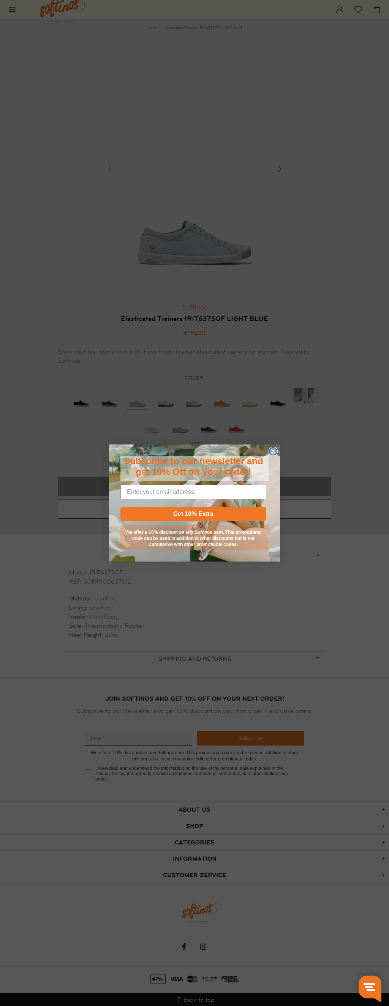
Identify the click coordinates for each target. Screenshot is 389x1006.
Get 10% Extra (193, 514)
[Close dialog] (273, 451)
